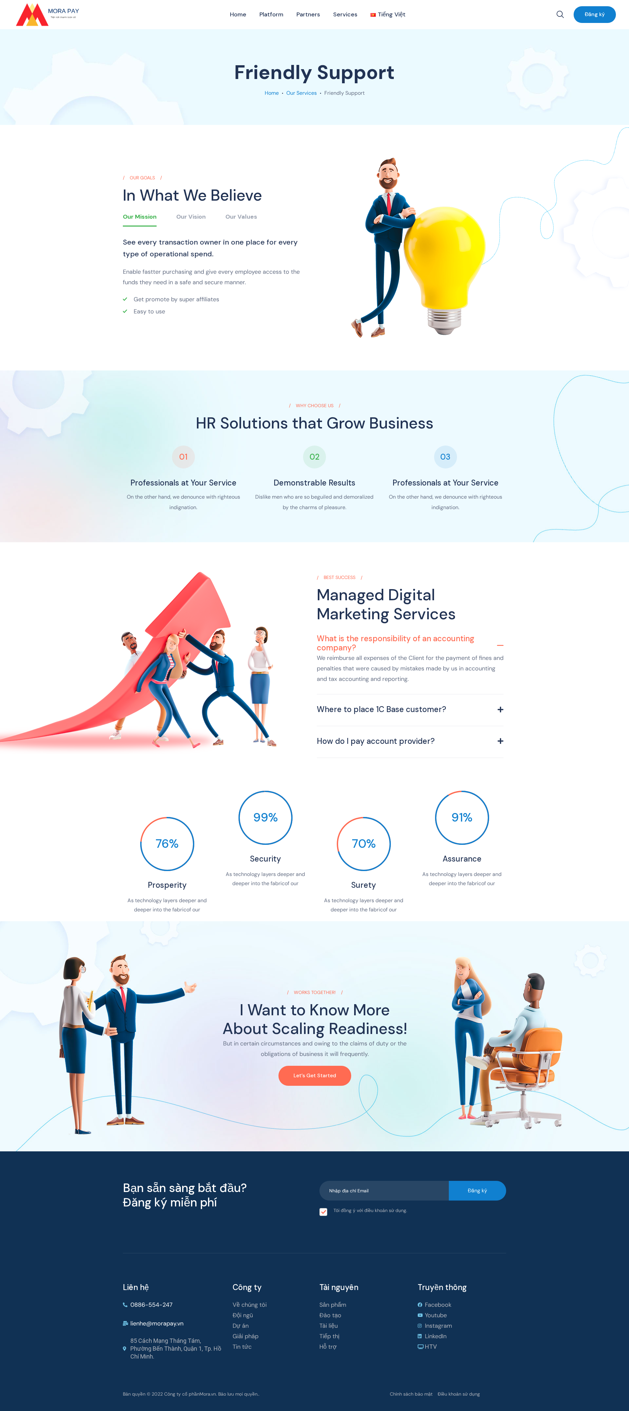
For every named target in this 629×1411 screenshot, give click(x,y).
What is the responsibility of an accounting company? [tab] (395, 643)
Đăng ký (595, 14)
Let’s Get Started (315, 1075)
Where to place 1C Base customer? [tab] (381, 709)
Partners (308, 14)
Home (238, 14)
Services (345, 14)
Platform (271, 14)
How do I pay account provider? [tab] (376, 741)
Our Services (301, 92)
